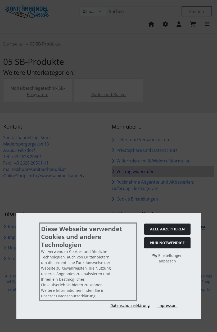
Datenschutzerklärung (130, 305)
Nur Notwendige (167, 242)
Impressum (167, 305)
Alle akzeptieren (167, 228)
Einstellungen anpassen (170, 258)
